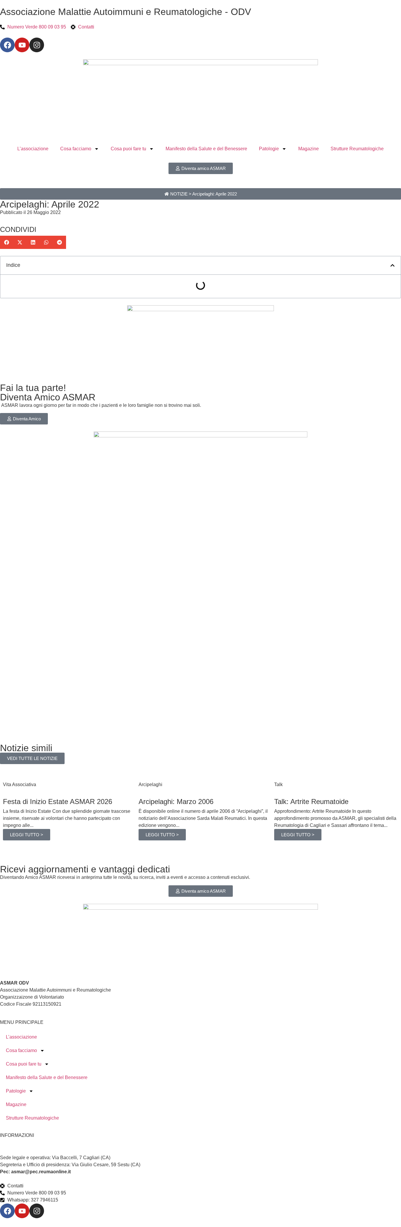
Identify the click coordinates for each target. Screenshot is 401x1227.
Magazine (308, 148)
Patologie (269, 148)
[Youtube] (22, 45)
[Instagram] (36, 45)
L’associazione (32, 148)
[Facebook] (7, 45)
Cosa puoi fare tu (128, 148)
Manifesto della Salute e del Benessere (206, 148)
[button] (6, 242)
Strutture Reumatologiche (357, 148)
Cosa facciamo (75, 148)
